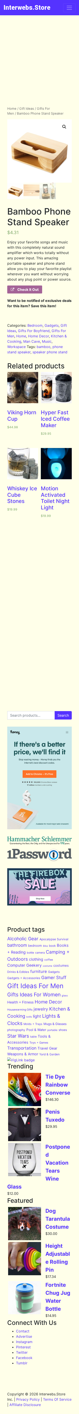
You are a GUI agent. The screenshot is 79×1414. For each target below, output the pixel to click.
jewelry (41, 1009)
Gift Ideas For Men (35, 986)
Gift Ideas (26, 109)
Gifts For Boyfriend (34, 331)
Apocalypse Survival (54, 939)
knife (29, 1016)
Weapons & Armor (22, 1054)
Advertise (24, 1336)
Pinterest (23, 1347)
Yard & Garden (49, 1054)
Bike (45, 946)
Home (11, 109)
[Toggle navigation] (69, 7)
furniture (38, 971)
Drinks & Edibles (18, 972)
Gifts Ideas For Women (34, 995)
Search (63, 715)
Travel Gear (47, 1048)
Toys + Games (38, 1042)
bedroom (35, 946)
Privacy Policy (28, 1399)
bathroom (17, 945)
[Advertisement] (39, 57)
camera (40, 952)
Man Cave (31, 341)
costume (47, 965)
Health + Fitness (20, 1002)
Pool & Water (36, 1030)
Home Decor (38, 336)
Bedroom (35, 325)
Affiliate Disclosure (25, 1404)
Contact (22, 1331)
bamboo (43, 346)
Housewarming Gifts (19, 1009)
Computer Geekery (24, 965)
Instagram (24, 1342)
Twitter (22, 1352)
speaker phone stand (49, 352)
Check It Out (27, 289)
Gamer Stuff (53, 977)
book (52, 945)
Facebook (24, 1357)
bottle (30, 952)
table (33, 1036)
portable (52, 1030)
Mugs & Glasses (54, 1024)
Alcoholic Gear (22, 938)
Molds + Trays (32, 1024)
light (37, 1016)
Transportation (21, 1048)
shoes (63, 1030)
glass (65, 995)
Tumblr (21, 1363)
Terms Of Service (57, 1399)
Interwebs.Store (27, 7)
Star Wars (18, 1036)
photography (16, 1030)
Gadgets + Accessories (23, 978)
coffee (48, 959)
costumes (61, 965)
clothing (36, 959)
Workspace (16, 346)
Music (47, 341)
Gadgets (52, 325)
